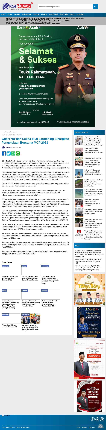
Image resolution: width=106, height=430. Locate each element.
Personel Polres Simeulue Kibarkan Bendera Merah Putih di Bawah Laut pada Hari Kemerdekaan (93, 193)
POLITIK (44, 14)
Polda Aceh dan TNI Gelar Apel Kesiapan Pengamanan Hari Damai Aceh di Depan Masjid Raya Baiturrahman (93, 223)
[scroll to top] (100, 427)
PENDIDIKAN (53, 14)
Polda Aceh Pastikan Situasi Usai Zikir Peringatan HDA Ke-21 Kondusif (92, 202)
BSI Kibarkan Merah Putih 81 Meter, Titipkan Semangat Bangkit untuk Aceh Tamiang (33, 23)
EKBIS (72, 14)
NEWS (9, 14)
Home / (4, 132)
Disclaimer (92, 427)
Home (78, 427)
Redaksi (84, 427)
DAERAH (17, 14)
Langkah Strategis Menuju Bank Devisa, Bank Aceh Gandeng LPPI (93, 211)
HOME (3, 14)
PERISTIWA (64, 14)
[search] (95, 6)
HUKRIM (36, 14)
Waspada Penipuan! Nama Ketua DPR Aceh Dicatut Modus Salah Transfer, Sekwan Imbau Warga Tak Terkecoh (93, 235)
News (7, 132)
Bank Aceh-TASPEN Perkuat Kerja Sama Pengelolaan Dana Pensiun (27, 19)
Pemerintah (13, 132)
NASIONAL (80, 14)
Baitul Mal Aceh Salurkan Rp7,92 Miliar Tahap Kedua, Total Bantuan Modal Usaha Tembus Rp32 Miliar (38, 21)
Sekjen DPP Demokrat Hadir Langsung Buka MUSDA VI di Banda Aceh (28, 22)
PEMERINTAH (26, 14)
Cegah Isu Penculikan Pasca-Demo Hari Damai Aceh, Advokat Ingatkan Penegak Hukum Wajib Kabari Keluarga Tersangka (45, 18)
